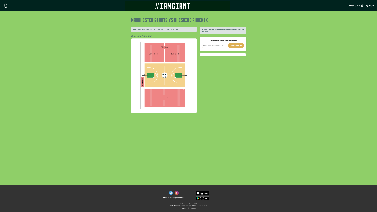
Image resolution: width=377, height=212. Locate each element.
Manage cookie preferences (173, 198)
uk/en (371, 6)
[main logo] (6, 6)
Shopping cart (356, 6)
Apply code (235, 46)
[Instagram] (177, 193)
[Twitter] (171, 193)
